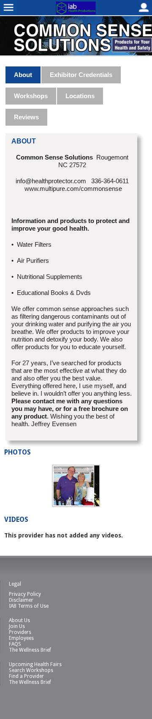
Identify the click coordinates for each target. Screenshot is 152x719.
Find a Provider (26, 676)
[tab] (23, 74)
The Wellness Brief (30, 650)
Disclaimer (21, 600)
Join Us (17, 626)
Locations (80, 95)
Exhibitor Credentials (81, 74)
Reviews (26, 117)
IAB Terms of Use (29, 606)
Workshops (31, 95)
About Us (19, 620)
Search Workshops (31, 670)
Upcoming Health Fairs (35, 664)
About (23, 74)
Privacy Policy (25, 594)
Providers (20, 632)
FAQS (15, 644)
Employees (21, 638)
